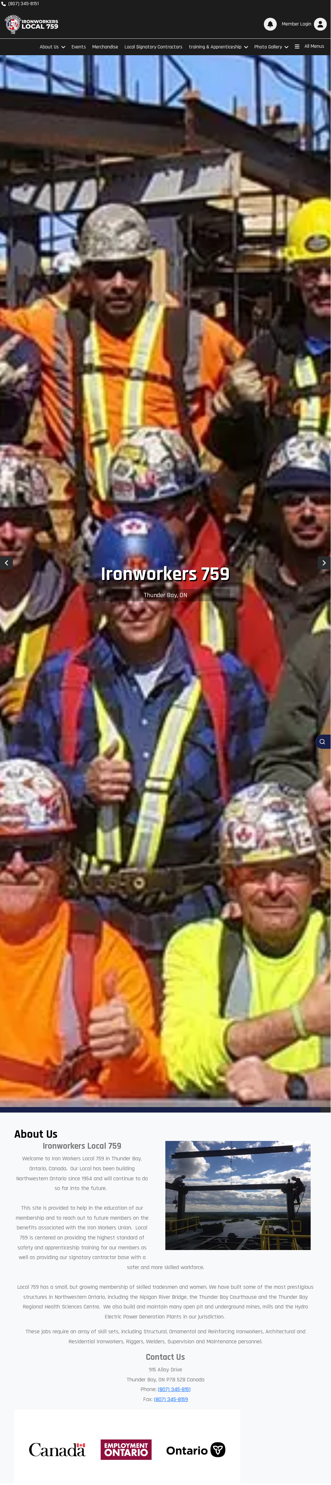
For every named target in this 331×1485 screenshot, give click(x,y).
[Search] (323, 742)
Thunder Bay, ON (165, 595)
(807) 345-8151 (174, 1389)
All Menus (314, 46)
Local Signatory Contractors (153, 47)
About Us (49, 47)
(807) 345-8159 (171, 1399)
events (79, 47)
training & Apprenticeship (215, 47)
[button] (303, 24)
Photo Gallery (268, 47)
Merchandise (105, 47)
